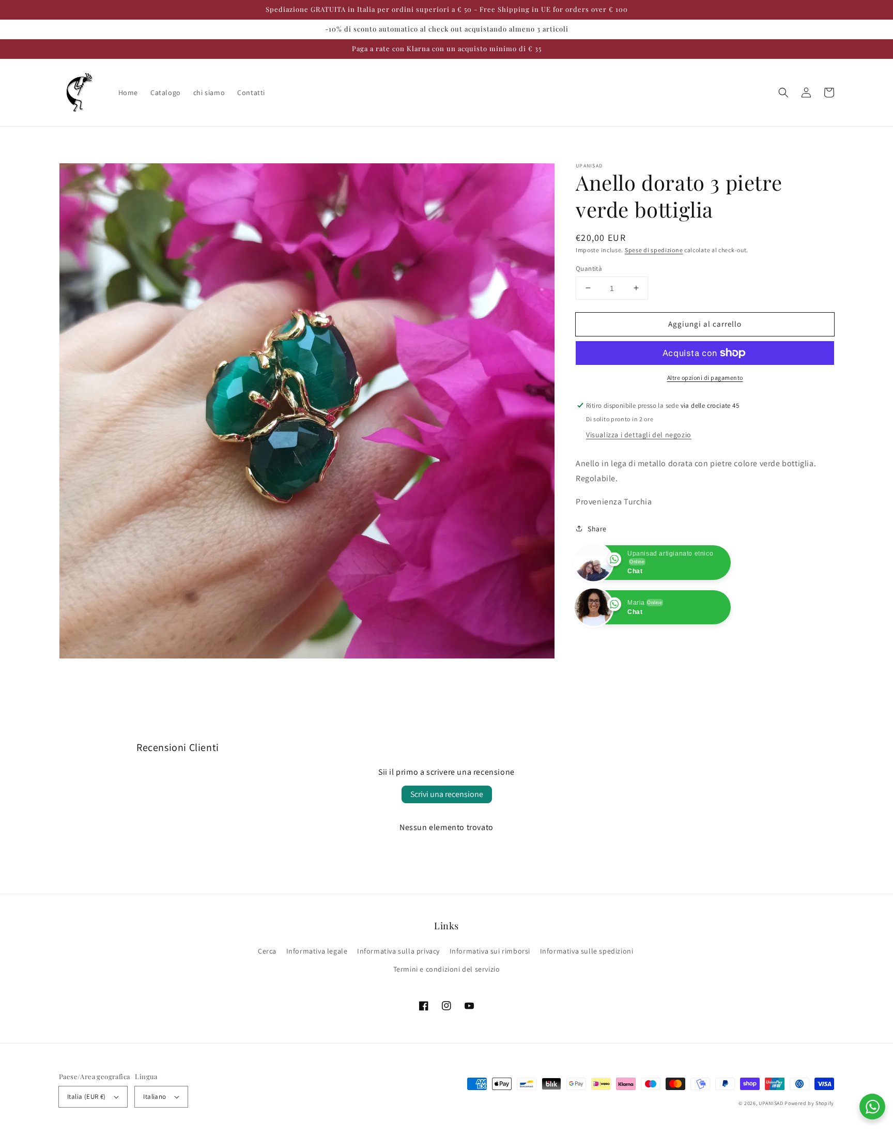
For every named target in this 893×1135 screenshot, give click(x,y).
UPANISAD (771, 1103)
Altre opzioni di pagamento (705, 377)
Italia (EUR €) (86, 1096)
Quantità (589, 268)
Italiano (154, 1096)
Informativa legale (317, 951)
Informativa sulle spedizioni (587, 951)
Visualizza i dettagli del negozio (638, 434)
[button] (783, 92)
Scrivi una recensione (446, 794)
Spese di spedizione (654, 250)
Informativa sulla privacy (398, 951)
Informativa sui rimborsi (490, 951)
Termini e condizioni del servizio (446, 969)
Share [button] (597, 528)
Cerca (267, 951)
